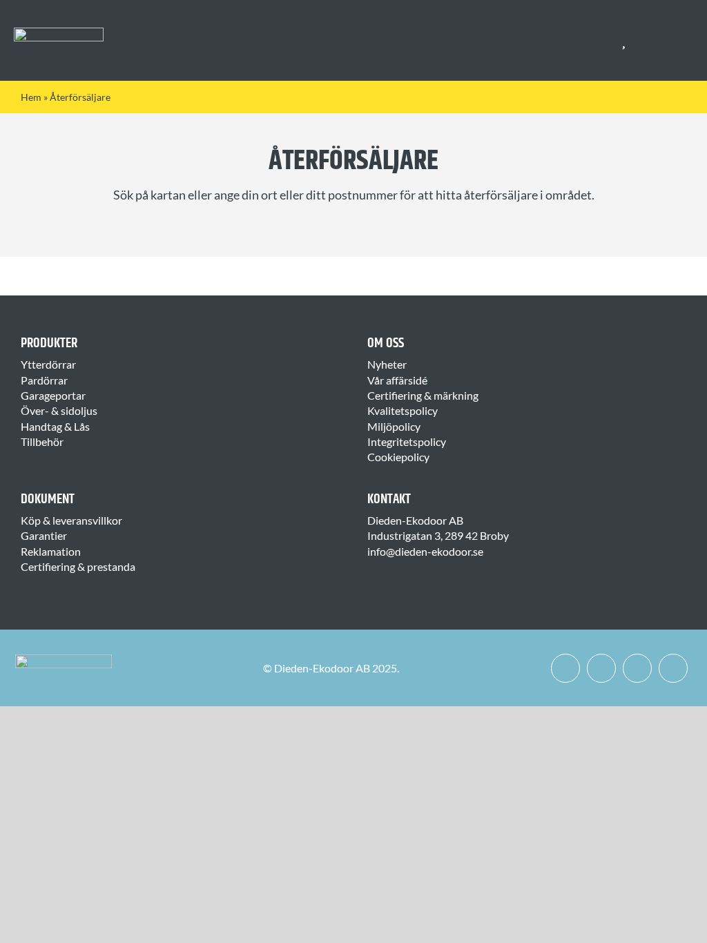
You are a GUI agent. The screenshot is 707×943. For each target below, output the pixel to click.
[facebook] (565, 668)
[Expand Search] (658, 40)
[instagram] (601, 668)
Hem (31, 97)
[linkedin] (637, 668)
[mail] (673, 668)
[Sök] (649, 40)
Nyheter (387, 364)
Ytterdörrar (48, 364)
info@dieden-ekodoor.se (425, 551)
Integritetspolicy (406, 441)
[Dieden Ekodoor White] (59, 32)
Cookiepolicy (398, 456)
